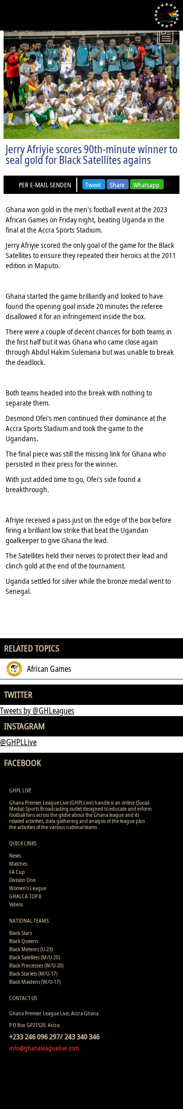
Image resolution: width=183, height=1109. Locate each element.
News (15, 855)
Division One (22, 880)
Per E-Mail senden (45, 184)
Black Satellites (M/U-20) (34, 957)
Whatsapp (146, 184)
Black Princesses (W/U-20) (36, 965)
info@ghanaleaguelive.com (44, 1048)
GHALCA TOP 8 (25, 896)
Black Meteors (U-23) (31, 949)
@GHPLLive (18, 742)
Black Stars (20, 932)
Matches (18, 863)
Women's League (27, 888)
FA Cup (17, 871)
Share (117, 184)
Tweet (93, 184)
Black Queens (23, 941)
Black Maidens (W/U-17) (34, 981)
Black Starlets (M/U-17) (33, 973)
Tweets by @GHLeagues (37, 710)
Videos (16, 904)
